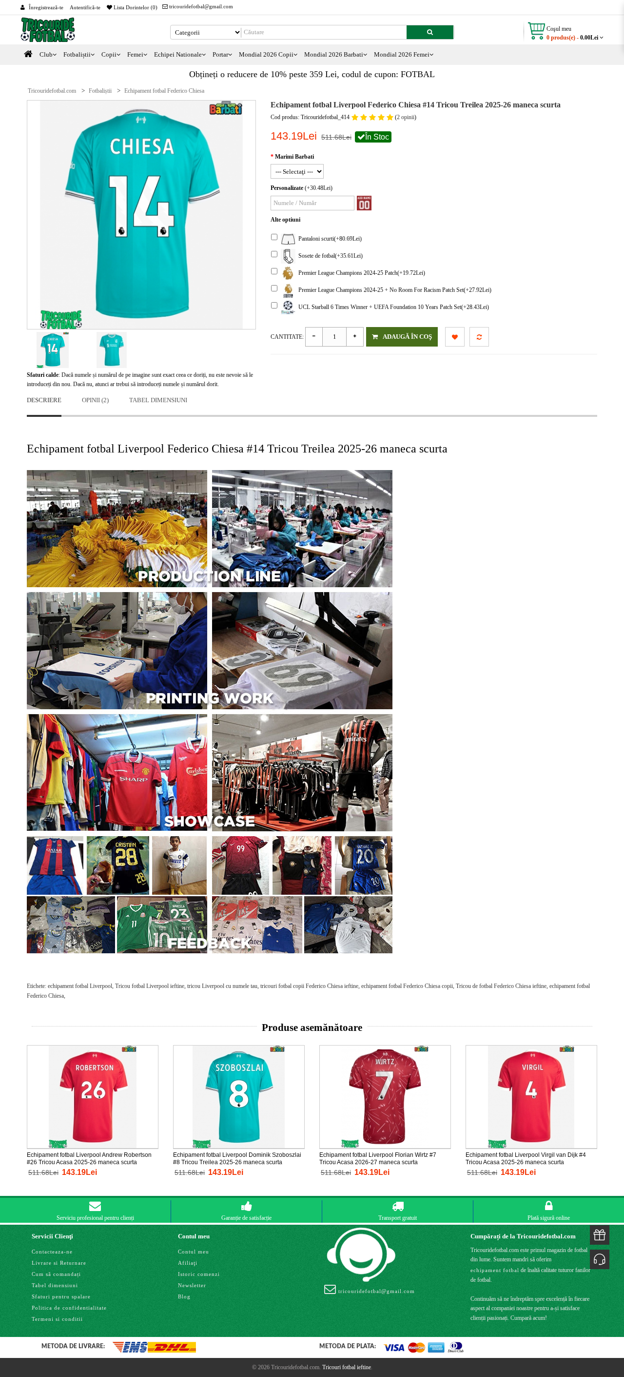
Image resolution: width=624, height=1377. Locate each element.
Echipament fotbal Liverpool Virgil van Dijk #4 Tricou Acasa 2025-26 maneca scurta (526, 1158)
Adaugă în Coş (407, 336)
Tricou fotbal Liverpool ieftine (149, 986)
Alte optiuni (285, 219)
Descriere (44, 400)
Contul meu (193, 1251)
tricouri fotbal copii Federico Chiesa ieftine (309, 986)
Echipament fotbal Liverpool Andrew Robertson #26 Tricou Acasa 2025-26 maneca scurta (89, 1158)
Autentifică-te (85, 7)
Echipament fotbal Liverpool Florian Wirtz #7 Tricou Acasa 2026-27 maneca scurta (377, 1158)
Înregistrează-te (46, 7)
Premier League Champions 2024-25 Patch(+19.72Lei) (360, 272)
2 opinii (405, 117)
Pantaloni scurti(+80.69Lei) (328, 238)
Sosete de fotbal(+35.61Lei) (329, 255)
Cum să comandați (56, 1274)
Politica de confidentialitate (69, 1308)
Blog (184, 1296)
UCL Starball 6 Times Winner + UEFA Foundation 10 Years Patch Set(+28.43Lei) (392, 307)
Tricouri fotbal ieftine (346, 1367)
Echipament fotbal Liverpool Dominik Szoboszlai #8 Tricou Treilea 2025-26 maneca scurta (237, 1158)
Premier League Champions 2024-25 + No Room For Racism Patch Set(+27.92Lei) (393, 290)
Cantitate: (287, 336)
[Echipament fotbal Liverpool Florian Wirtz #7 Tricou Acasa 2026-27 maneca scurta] (385, 1096)
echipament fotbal (494, 1270)
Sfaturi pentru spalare (61, 1296)
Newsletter (192, 1285)
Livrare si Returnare (59, 1263)
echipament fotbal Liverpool (80, 986)
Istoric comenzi (199, 1274)
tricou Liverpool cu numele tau (222, 986)
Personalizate (287, 188)
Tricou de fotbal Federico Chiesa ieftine (501, 986)
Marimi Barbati (294, 156)
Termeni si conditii (57, 1319)
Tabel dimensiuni (158, 400)
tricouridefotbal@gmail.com (200, 6)
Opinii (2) (95, 400)
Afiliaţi (187, 1263)
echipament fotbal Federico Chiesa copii (407, 986)
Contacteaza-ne (52, 1251)
